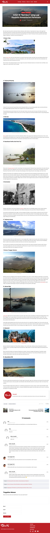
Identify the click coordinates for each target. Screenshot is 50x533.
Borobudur (22, 208)
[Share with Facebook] (46, 403)
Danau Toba (8, 57)
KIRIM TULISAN (32, 526)
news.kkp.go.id (21, 377)
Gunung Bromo (43, 282)
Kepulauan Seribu (11, 168)
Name (4, 506)
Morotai (4, 136)
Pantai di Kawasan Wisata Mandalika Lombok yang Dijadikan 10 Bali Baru (19, 484)
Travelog (19, 2)
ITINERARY (23, 12)
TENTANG (31, 524)
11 (40, 403)
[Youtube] (38, 531)
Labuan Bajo (5, 315)
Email (4, 509)
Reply (47, 421)
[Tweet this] (47, 403)
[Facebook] (35, 531)
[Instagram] (30, 531)
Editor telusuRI (13, 436)
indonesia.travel (24, 343)
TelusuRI (24, 20)
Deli (8, 421)
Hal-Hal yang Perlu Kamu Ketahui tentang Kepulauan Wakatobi (18, 481)
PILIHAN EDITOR (28, 12)
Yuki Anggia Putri (11, 457)
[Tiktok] (33, 531)
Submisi (35, 2)
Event (32, 2)
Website (4, 513)
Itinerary (24, 2)
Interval (28, 2)
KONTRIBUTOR (32, 527)
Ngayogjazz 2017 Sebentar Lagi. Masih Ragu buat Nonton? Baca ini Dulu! (19, 487)
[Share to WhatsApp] (48, 403)
